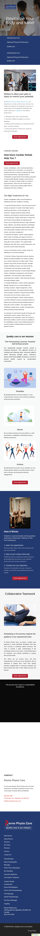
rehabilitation (18, 110)
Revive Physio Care (14, 780)
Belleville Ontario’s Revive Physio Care (17, 101)
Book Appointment (20, 137)
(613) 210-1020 (9, 914)
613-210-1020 (8, 796)
